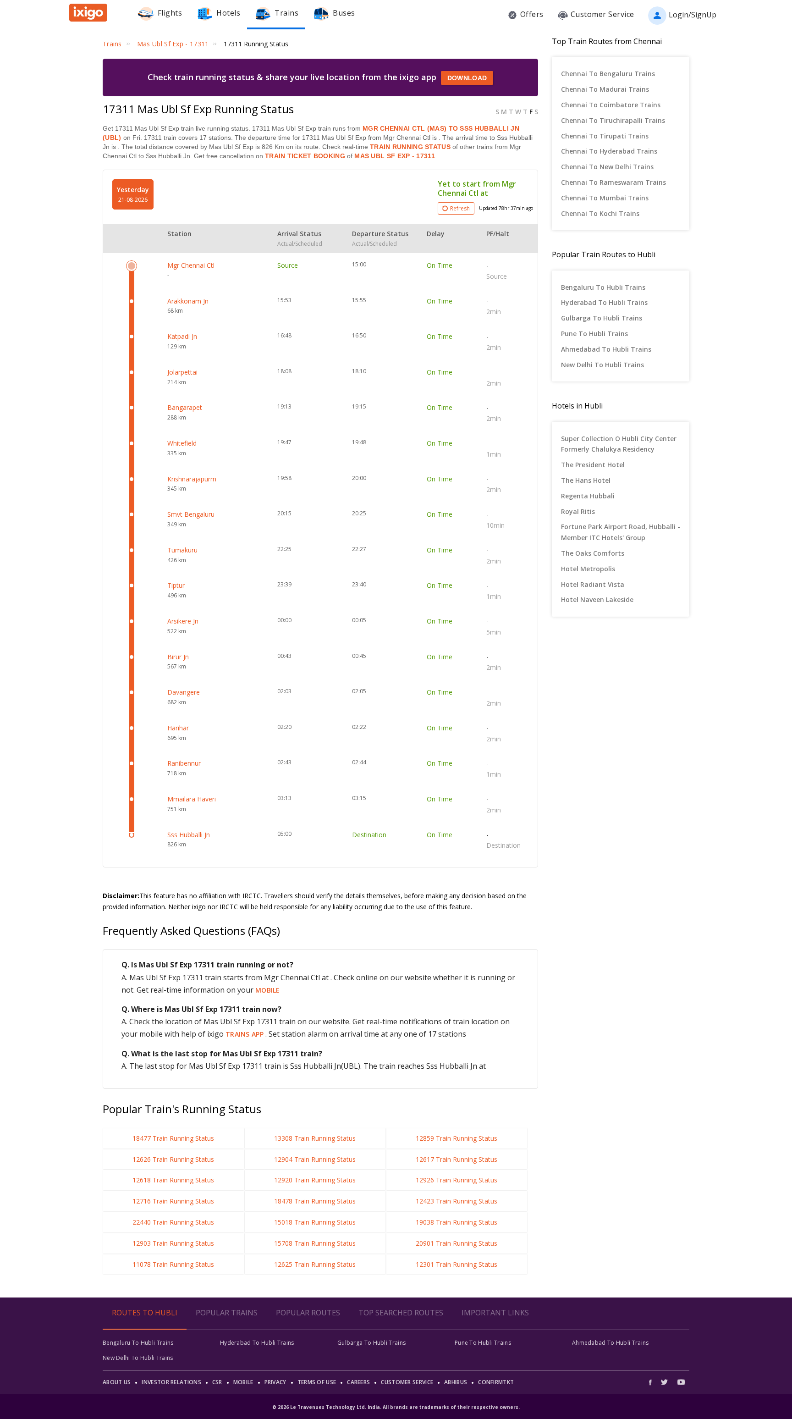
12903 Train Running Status (173, 1243)
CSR (217, 1382)
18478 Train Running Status (315, 1201)
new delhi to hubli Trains (602, 364)
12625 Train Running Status (315, 1264)
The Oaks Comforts (592, 553)
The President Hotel (593, 464)
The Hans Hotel (585, 480)
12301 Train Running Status (456, 1264)
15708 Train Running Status (315, 1243)
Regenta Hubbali (588, 495)
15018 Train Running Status (315, 1222)
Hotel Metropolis (588, 568)
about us (117, 1382)
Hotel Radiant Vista (592, 584)
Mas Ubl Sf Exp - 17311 (393, 156)
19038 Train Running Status (456, 1222)
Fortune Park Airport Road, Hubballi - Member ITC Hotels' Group (620, 532)
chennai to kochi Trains (600, 213)
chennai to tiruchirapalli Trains (613, 120)
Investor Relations (171, 1382)
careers (358, 1382)
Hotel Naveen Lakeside (597, 599)
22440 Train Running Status (173, 1222)
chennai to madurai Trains (605, 89)
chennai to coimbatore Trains (610, 104)
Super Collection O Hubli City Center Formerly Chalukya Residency (618, 444)
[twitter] (664, 1382)
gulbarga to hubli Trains (601, 318)
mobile (267, 990)
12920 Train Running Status (315, 1180)
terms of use (316, 1382)
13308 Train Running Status (315, 1138)
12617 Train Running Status (456, 1159)
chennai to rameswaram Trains (613, 182)
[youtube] (681, 1382)
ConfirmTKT (496, 1382)
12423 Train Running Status (456, 1201)
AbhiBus (455, 1382)
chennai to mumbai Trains (605, 197)
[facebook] (652, 1382)
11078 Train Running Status (173, 1264)
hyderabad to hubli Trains (604, 302)
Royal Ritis (578, 511)
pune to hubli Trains (594, 333)
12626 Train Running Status (173, 1159)
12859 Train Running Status (456, 1138)
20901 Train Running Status (456, 1243)
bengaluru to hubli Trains (603, 287)
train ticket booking (305, 156)
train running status (410, 146)
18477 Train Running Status (173, 1138)
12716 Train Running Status (173, 1201)
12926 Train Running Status (456, 1180)
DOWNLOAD (467, 78)
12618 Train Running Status (173, 1180)
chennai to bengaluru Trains (608, 73)
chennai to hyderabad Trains (609, 151)
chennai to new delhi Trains (607, 166)
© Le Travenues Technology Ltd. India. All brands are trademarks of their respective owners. (396, 1407)
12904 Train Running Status (315, 1159)
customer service (407, 1382)
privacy (275, 1382)
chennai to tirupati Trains (605, 136)
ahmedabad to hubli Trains (606, 349)
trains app (245, 1034)
